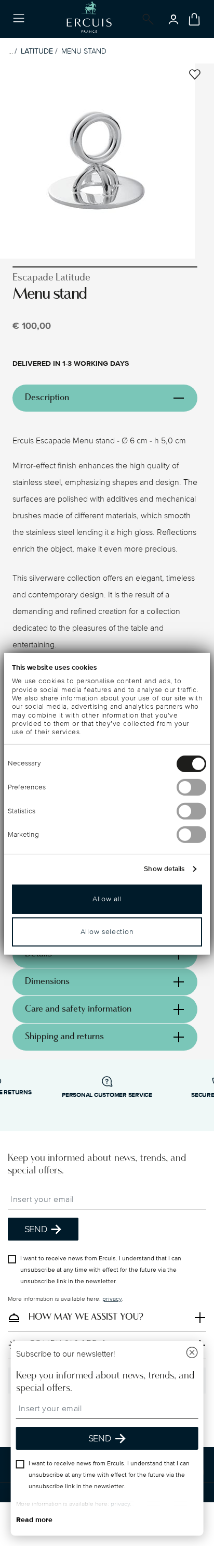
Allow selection (107, 931)
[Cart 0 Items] (194, 19)
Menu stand (83, 51)
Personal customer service (107, 1095)
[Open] (146, 19)
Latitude (37, 51)
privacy (112, 1300)
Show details (164, 869)
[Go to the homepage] (89, 19)
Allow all (107, 899)
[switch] (191, 787)
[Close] (191, 1353)
